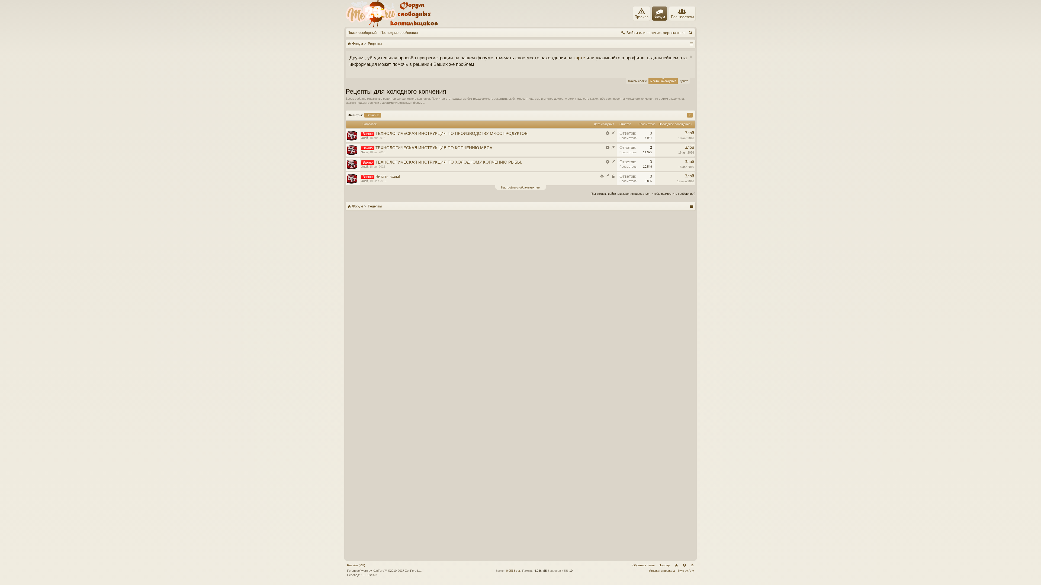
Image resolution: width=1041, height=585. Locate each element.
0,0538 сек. (513, 570)
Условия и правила (662, 570)
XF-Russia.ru (369, 575)
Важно (373, 115)
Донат (684, 81)
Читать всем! (387, 176)
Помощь (664, 565)
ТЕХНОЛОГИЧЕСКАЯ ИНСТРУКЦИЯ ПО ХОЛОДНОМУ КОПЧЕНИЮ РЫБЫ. (448, 162)
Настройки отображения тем (520, 187)
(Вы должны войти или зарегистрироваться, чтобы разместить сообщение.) (643, 193)
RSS (692, 565)
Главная (676, 565)
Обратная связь (643, 565)
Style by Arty (685, 570)
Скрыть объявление (421, 57)
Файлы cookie (637, 81)
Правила (641, 17)
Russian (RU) (356, 565)
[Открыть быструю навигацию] (691, 43)
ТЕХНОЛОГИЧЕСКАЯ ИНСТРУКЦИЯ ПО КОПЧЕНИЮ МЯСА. (434, 148)
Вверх (684, 565)
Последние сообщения (399, 33)
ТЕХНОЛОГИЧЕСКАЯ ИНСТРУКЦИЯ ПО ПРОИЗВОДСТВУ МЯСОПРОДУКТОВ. (452, 133)
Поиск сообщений (362, 33)
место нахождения (663, 81)
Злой (364, 137)
